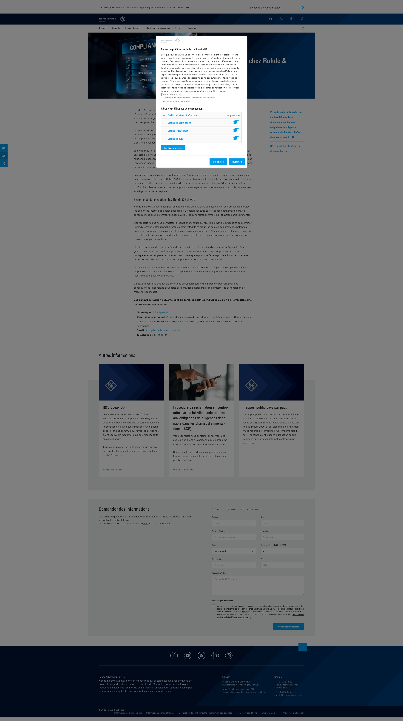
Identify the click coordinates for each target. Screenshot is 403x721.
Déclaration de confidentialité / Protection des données (188, 97)
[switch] (236, 122)
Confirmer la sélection (173, 148)
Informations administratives (176, 100)
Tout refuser (237, 161)
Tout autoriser (218, 161)
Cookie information (171, 94)
